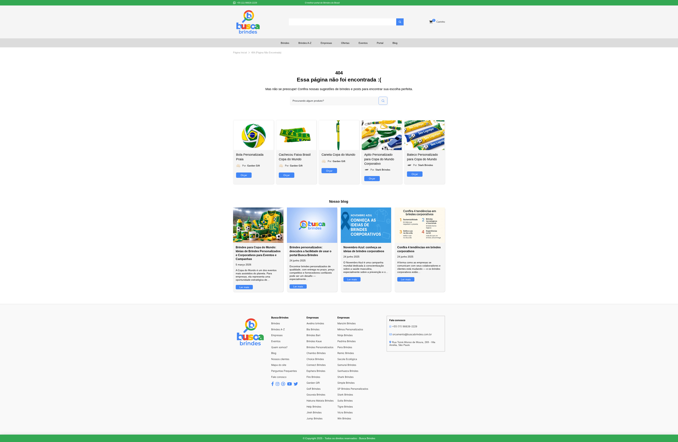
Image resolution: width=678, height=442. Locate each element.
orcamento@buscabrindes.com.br (412, 334)
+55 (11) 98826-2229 (404, 326)
